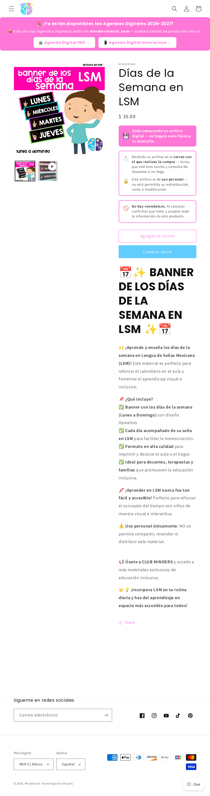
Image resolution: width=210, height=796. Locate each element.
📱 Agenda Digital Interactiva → (137, 42)
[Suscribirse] (106, 715)
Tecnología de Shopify (57, 783)
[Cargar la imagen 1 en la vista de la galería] (25, 171)
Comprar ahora (157, 251)
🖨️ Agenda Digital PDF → (64, 42)
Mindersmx (32, 783)
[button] (11, 9)
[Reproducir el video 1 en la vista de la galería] (48, 171)
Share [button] (130, 622)
